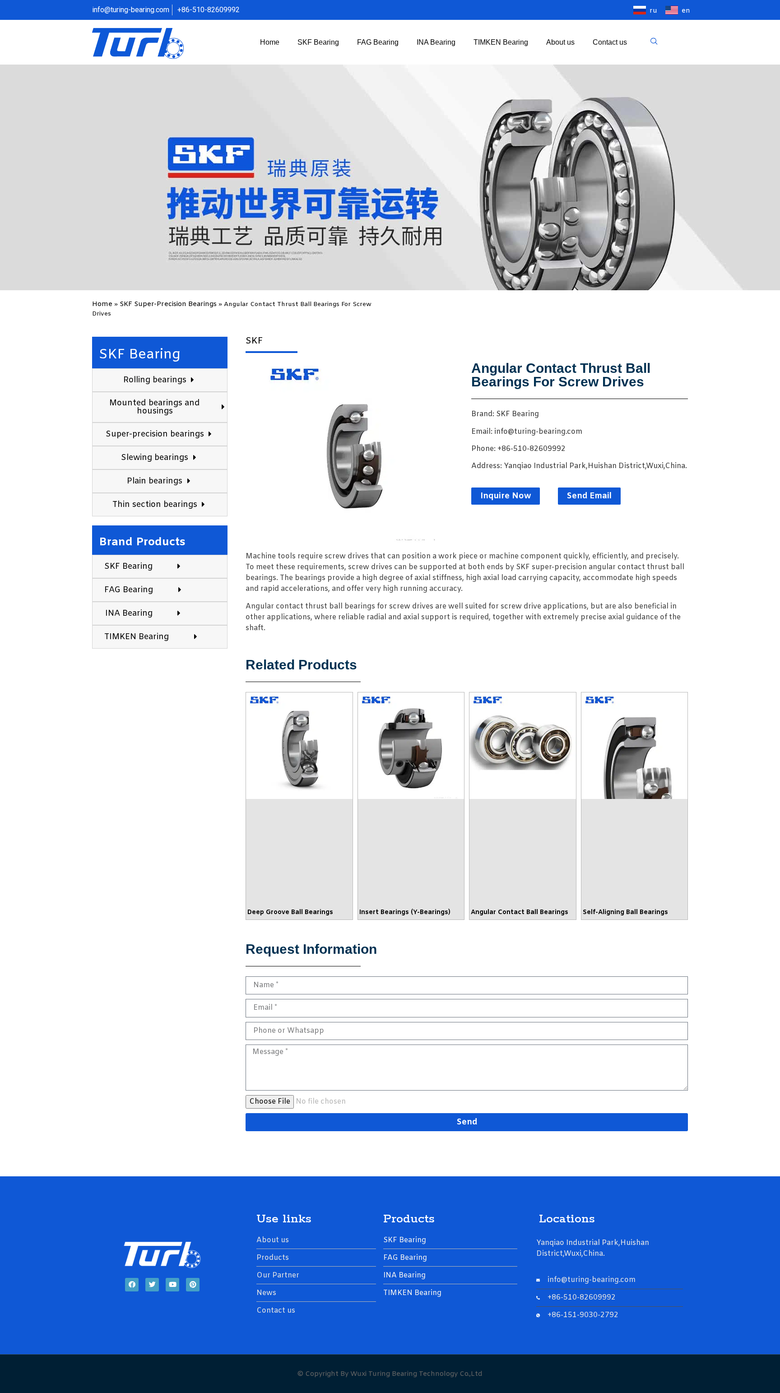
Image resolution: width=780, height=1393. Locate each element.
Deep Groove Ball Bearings (290, 912)
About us (560, 42)
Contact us (610, 42)
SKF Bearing (318, 42)
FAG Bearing (378, 42)
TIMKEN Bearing (501, 42)
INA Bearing (436, 42)
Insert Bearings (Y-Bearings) (404, 912)
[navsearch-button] (654, 42)
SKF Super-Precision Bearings (168, 304)
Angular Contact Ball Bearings (519, 912)
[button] (505, 496)
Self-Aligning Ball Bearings (625, 912)
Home (269, 42)
